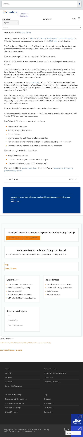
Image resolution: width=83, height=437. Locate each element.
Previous (13, 179)
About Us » (9, 373)
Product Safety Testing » (13, 395)
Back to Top (15, 201)
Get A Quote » (48, 408)
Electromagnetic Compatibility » (16, 399)
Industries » (9, 382)
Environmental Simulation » (14, 403)
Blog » (46, 395)
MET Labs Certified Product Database (22, 298)
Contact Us (47, 19)
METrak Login (6, 19)
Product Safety (25, 32)
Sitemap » (47, 399)
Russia (20, 325)
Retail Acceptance (53, 294)
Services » (8, 377)
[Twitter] (68, 429)
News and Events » (50, 369)
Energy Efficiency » (11, 412)
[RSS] (65, 429)
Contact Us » (48, 377)
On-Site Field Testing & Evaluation (59, 287)
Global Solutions (52, 291)
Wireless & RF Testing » (13, 408)
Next (71, 179)
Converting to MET (15, 291)
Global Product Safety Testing (19, 287)
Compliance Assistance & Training (59, 284)
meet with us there (29, 168)
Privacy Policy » (49, 403)
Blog (6, 264)
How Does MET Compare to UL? (20, 284)
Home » (7, 369)
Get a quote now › (32, 238)
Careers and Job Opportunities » (55, 373)
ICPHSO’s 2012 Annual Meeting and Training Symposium (51, 38)
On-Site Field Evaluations (13, 386)
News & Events (11, 268)
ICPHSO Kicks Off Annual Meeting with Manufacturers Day (39, 197)
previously (35, 82)
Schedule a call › (14, 238)
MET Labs (53, 41)
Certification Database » (52, 382)
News (10, 315)
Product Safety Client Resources (20, 294)
